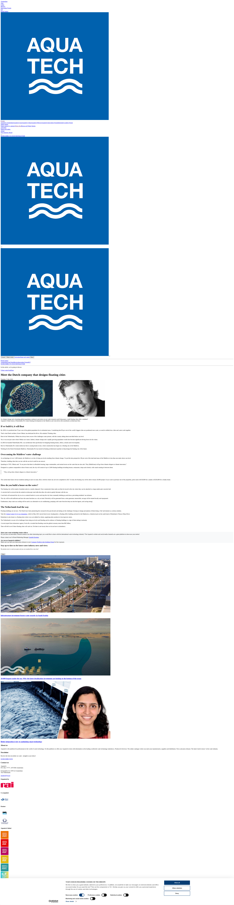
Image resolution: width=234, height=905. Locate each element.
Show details (70, 901)
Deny (177, 893)
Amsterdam (4, 1)
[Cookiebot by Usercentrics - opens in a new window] (54, 901)
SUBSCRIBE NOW (7, 759)
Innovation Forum (6, 8)
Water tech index (5, 129)
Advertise (3, 127)
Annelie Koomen (34, 537)
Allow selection (177, 888)
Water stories (4, 124)
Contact (6, 11)
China (2, 5)
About (2, 131)
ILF (2, 9)
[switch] (104, 895)
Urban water (4, 370)
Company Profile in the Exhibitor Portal (42, 542)
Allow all (177, 882)
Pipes (12, 370)
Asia (2, 3)
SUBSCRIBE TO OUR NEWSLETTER (13, 136)
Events (3, 121)
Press (2, 11)
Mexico (3, 6)
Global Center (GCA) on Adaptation (16, 514)
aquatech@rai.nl (5, 775)
